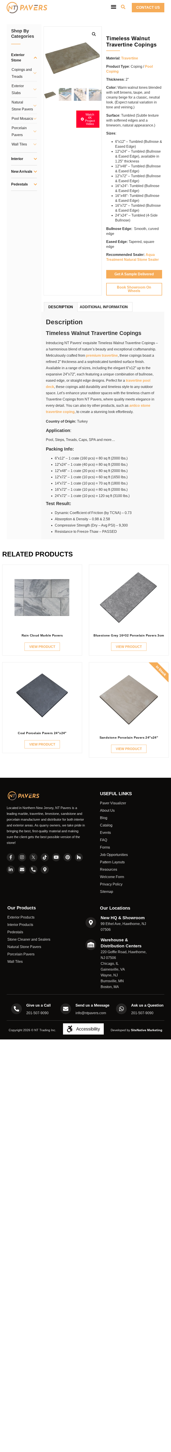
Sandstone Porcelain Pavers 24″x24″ (129, 737)
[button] (94, 34)
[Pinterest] (67, 857)
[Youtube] (56, 857)
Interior (17, 159)
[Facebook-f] (11, 857)
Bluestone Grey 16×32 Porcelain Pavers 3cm (129, 635)
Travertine (129, 58)
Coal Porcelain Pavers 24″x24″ (42, 733)
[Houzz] (79, 857)
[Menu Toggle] (113, 7)
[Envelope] (22, 870)
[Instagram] (22, 857)
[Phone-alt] (33, 870)
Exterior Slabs (18, 89)
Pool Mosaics (22, 118)
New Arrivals (21, 171)
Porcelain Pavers (19, 131)
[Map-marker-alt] (45, 870)
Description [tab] (60, 307)
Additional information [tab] (104, 307)
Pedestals (19, 184)
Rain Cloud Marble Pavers (42, 635)
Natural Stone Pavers (22, 105)
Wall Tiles (19, 144)
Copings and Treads (22, 73)
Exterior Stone (17, 57)
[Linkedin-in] (11, 870)
